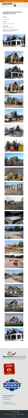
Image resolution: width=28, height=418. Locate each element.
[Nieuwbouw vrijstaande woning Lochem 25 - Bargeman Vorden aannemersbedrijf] (14, 283)
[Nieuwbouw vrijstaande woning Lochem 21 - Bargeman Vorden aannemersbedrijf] (14, 312)
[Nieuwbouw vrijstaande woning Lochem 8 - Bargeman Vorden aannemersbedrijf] (14, 137)
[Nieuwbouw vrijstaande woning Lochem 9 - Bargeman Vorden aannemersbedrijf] (14, 151)
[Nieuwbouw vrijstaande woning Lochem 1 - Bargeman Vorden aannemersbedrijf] (14, 341)
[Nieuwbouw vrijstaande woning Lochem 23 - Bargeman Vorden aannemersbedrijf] (14, 253)
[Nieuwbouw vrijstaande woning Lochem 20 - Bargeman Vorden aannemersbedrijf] (14, 297)
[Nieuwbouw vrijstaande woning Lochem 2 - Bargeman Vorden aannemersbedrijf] (14, 64)
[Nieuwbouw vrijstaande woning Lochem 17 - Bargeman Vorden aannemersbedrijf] (14, 210)
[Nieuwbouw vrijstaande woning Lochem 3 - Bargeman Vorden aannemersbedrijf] (14, 79)
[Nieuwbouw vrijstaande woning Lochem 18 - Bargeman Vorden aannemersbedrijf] (14, 224)
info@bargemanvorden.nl (10, 404)
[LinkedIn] (17, 412)
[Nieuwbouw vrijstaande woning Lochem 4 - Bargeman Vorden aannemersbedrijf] (14, 93)
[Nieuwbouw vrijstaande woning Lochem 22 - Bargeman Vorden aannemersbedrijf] (14, 326)
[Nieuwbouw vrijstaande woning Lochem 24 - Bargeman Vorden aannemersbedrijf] (14, 268)
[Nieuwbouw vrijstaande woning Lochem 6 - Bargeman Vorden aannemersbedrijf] (14, 122)
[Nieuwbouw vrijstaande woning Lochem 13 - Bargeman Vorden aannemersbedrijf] (14, 181)
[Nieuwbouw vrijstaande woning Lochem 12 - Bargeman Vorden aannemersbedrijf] (14, 166)
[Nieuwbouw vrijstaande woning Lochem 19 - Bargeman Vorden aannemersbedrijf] (14, 239)
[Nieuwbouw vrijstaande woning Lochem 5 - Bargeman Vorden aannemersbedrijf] (14, 108)
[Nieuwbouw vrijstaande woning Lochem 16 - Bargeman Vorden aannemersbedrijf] (14, 195)
